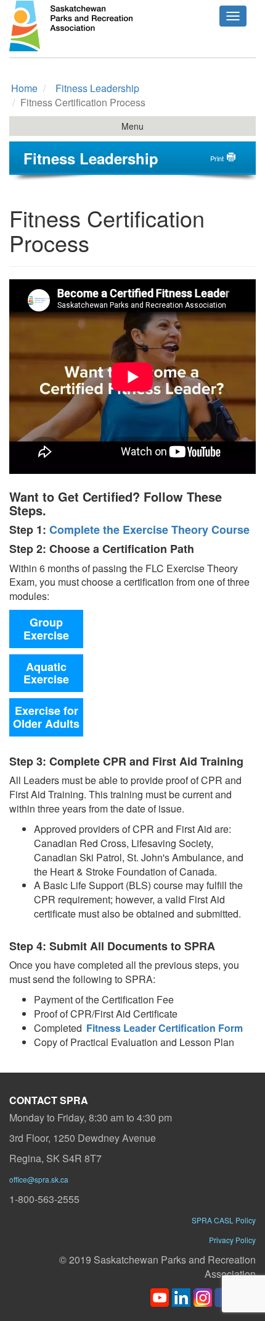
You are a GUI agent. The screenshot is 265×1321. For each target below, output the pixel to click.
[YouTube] (159, 1296)
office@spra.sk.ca (38, 1179)
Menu (132, 126)
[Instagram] (203, 1296)
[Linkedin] (181, 1296)
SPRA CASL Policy (224, 1220)
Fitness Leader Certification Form (164, 1028)
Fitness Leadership (97, 88)
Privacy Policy (232, 1239)
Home (24, 88)
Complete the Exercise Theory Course (149, 529)
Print (217, 158)
